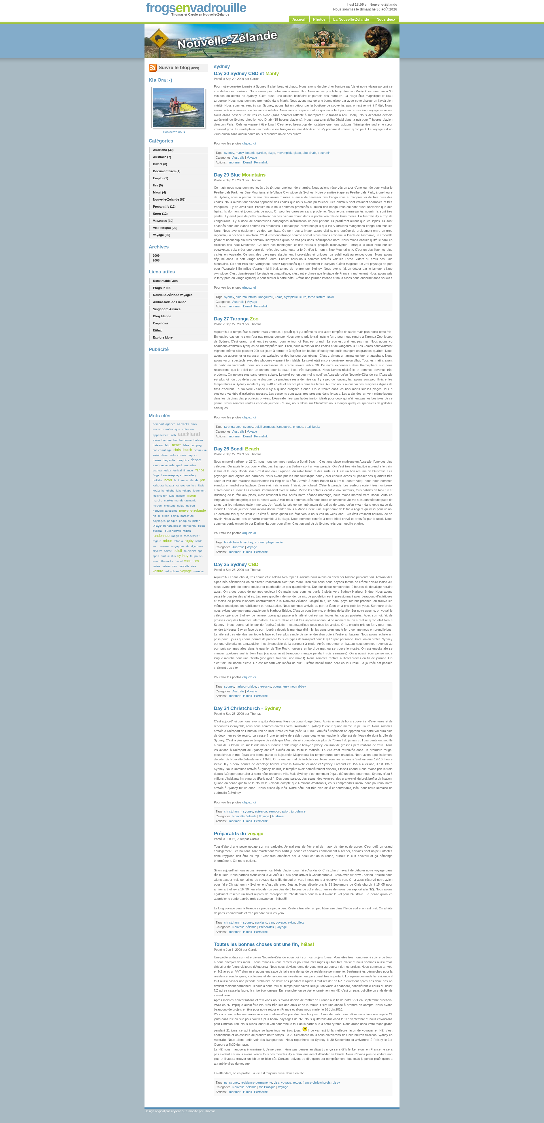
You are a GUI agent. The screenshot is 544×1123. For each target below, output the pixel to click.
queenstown (173, 530)
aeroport (158, 424)
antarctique (172, 429)
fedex (167, 470)
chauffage (165, 450)
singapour (177, 546)
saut (155, 546)
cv (195, 455)
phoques (185, 520)
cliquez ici (249, 143)
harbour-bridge (246, 686)
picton (196, 520)
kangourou (183, 485)
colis (173, 455)
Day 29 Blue (239, 175)
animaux (158, 429)
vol (167, 571)
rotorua (178, 541)
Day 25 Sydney (236, 564)
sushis (171, 556)
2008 (156, 260)
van (174, 566)
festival (177, 470)
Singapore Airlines (166, 309)
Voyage (252, 157)
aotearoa (188, 429)
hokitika (158, 480)
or (159, 515)
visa (193, 566)
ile (175, 480)
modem (157, 505)
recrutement (191, 535)
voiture (158, 571)
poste (201, 525)
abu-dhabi (309, 152)
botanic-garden (255, 152)
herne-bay (189, 475)
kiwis (201, 485)
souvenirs (190, 550)
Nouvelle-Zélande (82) (169, 199)
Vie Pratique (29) (165, 227)
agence (170, 424)
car (155, 450)
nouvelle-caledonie (165, 510)
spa (200, 550)
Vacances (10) (163, 220)
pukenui (158, 530)
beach (177, 445)
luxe (172, 495)
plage (157, 525)
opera (277, 686)
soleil (178, 551)
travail (178, 561)
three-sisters (317, 297)
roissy (336, 1082)
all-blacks (183, 424)
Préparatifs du (238, 833)
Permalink (261, 162)
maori (191, 495)
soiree (168, 550)
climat (164, 455)
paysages (159, 520)
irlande (194, 480)
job (202, 480)
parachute (187, 515)
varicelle (184, 566)
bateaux (158, 445)
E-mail (247, 162)
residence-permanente (256, 1082)
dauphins (183, 460)
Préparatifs (266, 927)
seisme (164, 546)
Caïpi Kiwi (160, 323)
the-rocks (167, 561)
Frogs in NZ (162, 288)
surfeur (260, 542)
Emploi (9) (160, 178)
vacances (191, 561)
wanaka (199, 571)
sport (156, 556)
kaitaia (169, 485)
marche (157, 500)
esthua (157, 470)
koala (156, 490)
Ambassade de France (169, 302)
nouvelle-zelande (192, 510)
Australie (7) (162, 157)
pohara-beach (172, 525)
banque (167, 440)
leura (302, 297)
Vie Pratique (267, 1087)
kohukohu (168, 490)
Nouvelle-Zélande (244, 816)
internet (183, 480)
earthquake (160, 465)
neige (180, 505)
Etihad (158, 330)
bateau (198, 440)
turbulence (298, 811)
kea (194, 485)
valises (166, 566)
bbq (167, 445)
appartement (161, 435)
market (168, 500)
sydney (182, 556)
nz (154, 515)
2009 (156, 255)
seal (308, 426)
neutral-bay (298, 686)
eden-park (176, 465)
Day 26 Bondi (236, 449)
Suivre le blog (179, 67)
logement (199, 490)
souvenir (324, 152)
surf (163, 556)
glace (297, 152)
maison (181, 495)
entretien (190, 465)
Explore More (163, 337)
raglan (187, 530)
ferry (285, 686)
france (199, 470)
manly (240, 152)
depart (196, 460)
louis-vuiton (160, 495)
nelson (190, 505)
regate (157, 541)
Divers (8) (160, 164)
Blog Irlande (162, 316)
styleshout (179, 1111)
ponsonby (189, 525)
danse (157, 460)
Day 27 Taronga (236, 319)
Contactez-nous (174, 132)
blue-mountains (246, 297)
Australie (238, 157)
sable (198, 541)
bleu (186, 445)
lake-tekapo (184, 490)
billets (300, 922)
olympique (291, 297)
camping (196, 445)
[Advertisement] (178, 382)
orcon (165, 515)
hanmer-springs (171, 475)
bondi (227, 542)
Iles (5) (158, 185)
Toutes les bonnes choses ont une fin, (264, 944)
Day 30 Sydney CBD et (246, 73)
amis (194, 424)
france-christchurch (316, 1082)
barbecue (185, 440)
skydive (157, 550)
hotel (168, 480)
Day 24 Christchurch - (247, 708)
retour (167, 541)
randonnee (161, 536)
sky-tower (197, 546)
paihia (175, 515)
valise (156, 566)
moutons (169, 505)
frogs (156, 475)
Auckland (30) (163, 150)
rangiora (176, 535)
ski (187, 546)
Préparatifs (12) (164, 206)
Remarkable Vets (165, 280)
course (181, 455)
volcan (174, 571)
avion (156, 440)
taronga (229, 426)
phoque (172, 520)
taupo (194, 556)
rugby (189, 541)
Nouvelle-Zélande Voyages (172, 295)
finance (188, 470)
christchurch (182, 450)
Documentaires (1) (166, 171)
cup (190, 455)
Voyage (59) (161, 235)
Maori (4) (159, 192)
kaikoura (158, 485)
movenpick (284, 152)
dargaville (169, 460)
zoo (238, 426)
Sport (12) (160, 213)
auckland (189, 434)
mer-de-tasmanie (185, 500)
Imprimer (234, 162)
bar (175, 440)
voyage (186, 571)
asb (173, 435)
